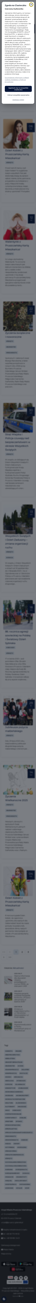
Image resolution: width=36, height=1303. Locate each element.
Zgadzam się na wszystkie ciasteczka (18, 89)
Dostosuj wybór (18, 100)
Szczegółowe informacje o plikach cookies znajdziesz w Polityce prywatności (17, 80)
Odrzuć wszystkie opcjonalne (18, 95)
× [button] (31, 4)
